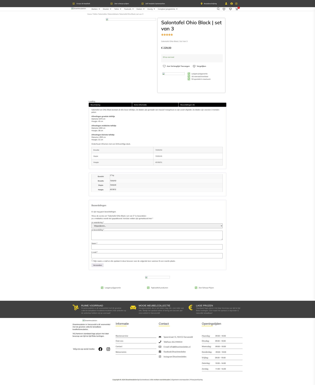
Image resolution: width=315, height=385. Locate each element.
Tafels (95, 14)
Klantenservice (122, 336)
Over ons (119, 341)
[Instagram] (236, 3)
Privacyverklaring (196, 379)
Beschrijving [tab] (95, 105)
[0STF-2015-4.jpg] (131, 43)
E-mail (94, 252)
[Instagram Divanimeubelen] (160, 356)
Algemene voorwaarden (180, 379)
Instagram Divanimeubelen (175, 356)
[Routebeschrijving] (202, 4)
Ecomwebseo (144, 379)
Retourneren (121, 352)
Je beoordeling (97, 230)
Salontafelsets (113, 14)
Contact (119, 346)
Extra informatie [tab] (140, 105)
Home (89, 14)
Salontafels (102, 14)
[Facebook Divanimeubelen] (160, 351)
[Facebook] (231, 3)
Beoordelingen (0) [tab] (187, 105)
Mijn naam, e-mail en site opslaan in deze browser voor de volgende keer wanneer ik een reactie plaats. (134, 261)
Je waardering (97, 222)
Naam (94, 243)
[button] (96, 9)
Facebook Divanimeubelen (175, 351)
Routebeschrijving (210, 3)
